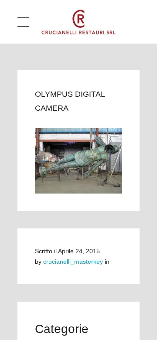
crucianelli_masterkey (73, 261)
